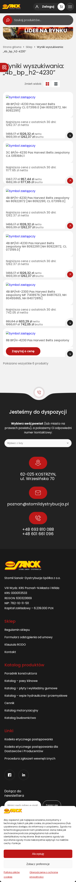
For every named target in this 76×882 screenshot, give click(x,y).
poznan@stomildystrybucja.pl (38, 504)
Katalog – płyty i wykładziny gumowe (30, 688)
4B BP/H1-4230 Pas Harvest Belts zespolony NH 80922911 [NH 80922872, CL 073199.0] (36, 246)
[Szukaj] (7, 20)
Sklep (29, 47)
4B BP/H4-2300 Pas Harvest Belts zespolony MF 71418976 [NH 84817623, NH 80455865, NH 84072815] (36, 295)
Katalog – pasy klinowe (21, 681)
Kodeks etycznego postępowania (28, 739)
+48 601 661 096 (37, 534)
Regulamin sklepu (17, 630)
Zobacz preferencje (38, 864)
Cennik (9, 703)
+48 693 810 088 (38, 529)
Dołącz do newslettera (14, 793)
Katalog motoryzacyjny (21, 710)
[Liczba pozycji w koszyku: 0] (61, 6)
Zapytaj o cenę (23, 351)
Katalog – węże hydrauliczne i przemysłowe (35, 696)
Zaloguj (48, 6)
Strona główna (12, 47)
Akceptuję (38, 853)
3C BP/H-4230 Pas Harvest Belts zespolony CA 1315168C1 (38, 154)
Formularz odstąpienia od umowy (28, 637)
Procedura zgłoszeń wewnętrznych (29, 758)
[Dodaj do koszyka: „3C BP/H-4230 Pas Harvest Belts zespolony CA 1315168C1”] (70, 181)
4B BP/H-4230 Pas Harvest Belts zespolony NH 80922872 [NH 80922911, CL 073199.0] (37, 199)
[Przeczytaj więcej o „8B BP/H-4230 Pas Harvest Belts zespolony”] (70, 354)
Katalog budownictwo (20, 718)
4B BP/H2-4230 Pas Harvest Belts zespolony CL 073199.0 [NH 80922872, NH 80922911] (36, 107)
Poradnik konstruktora (20, 673)
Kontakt (10, 652)
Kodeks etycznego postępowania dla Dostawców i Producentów (31, 749)
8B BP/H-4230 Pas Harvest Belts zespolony (37, 340)
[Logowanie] (37, 6)
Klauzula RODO (15, 644)
